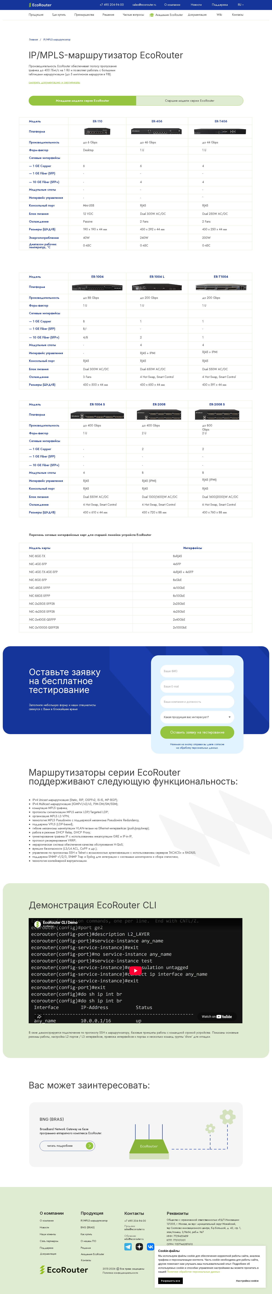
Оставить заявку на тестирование (197, 732)
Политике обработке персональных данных (193, 1271)
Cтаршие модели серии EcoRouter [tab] (189, 100)
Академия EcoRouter (92, 1254)
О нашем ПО (88, 1241)
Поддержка (46, 1248)
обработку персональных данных (199, 748)
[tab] (82, 100)
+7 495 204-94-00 (135, 1221)
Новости (44, 1227)
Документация (48, 1254)
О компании (47, 1220)
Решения (86, 1248)
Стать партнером (49, 1241)
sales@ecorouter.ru (134, 1229)
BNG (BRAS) (88, 1227)
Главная (33, 39)
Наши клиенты (48, 1234)
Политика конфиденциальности (120, 1273)
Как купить (86, 1234)
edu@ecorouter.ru (134, 1239)
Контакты (86, 1260)
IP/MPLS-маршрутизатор (56, 39)
